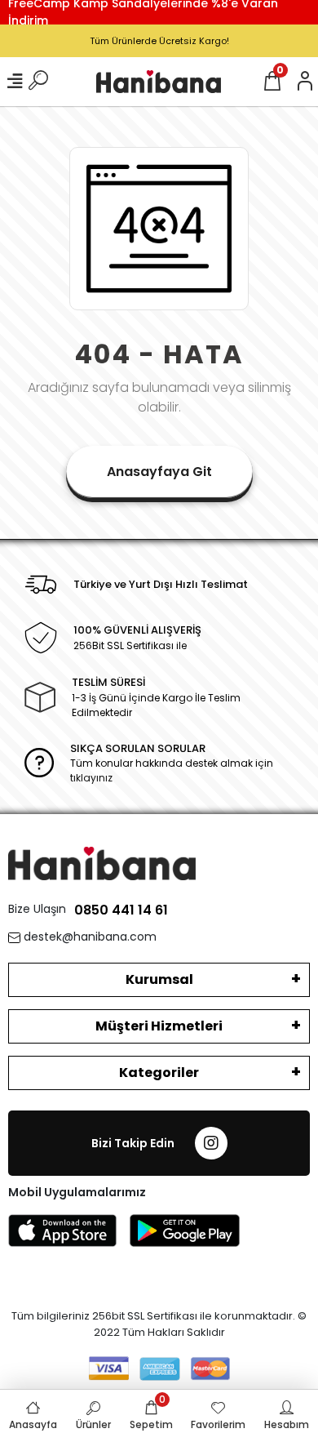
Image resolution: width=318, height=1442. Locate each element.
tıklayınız (91, 778)
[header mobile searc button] (38, 82)
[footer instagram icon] (211, 1143)
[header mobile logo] (158, 81)
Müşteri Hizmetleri (159, 1026)
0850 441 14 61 (121, 910)
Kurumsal (159, 979)
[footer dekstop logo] (102, 862)
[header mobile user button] (305, 82)
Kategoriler (159, 1072)
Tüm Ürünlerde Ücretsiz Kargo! (159, 40)
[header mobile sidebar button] (14, 82)
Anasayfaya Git (159, 471)
